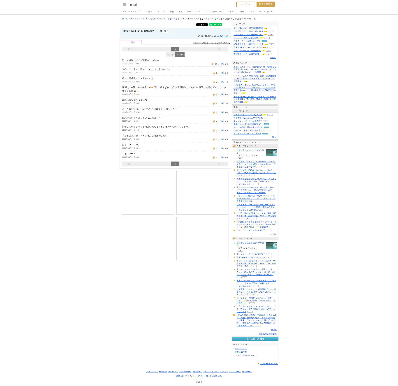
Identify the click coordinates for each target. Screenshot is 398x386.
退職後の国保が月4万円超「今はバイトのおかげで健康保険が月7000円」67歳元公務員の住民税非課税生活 (255, 99)
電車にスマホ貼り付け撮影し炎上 (248, 124)
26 (266, 118)
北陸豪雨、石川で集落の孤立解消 (248, 31)
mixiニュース (136, 19)
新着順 (171, 54)
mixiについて (152, 371)
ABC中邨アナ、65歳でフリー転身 (249, 44)
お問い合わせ (185, 371)
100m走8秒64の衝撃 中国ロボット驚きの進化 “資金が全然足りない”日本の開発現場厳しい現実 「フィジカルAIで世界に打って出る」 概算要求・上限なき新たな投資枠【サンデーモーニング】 (257, 320)
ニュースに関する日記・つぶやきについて (211, 43)
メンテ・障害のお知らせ (246, 355)
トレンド (161, 12)
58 (264, 41)
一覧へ (273, 58)
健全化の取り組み (214, 376)
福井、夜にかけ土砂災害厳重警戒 (248, 28)
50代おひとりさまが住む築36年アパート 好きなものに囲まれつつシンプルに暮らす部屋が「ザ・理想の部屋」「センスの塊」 (257, 224)
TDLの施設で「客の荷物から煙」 (248, 35)
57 (266, 127)
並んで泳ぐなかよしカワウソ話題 (248, 118)
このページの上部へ (269, 364)
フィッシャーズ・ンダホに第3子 (248, 121)
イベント (224, 371)
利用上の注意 (241, 352)
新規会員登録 (266, 4)
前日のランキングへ (268, 334)
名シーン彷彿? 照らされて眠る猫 (248, 127)
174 (266, 124)
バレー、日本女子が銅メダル (246, 38)
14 (269, 51)
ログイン (245, 4)
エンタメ (149, 12)
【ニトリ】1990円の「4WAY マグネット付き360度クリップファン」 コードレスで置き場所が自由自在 (256, 198)
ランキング (238, 142)
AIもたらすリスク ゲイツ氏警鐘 (247, 133)
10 (271, 35)
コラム (252, 12)
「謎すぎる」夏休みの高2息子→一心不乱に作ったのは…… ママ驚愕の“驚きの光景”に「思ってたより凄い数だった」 (256, 207)
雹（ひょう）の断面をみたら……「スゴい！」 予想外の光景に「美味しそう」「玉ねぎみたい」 (256, 172)
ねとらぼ (224, 36)
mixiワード (247, 371)
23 (269, 130)
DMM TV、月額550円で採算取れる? (250, 130)
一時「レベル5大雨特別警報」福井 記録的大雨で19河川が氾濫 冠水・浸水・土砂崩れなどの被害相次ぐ (255, 78)
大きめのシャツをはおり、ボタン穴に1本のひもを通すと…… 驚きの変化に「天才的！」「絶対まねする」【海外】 (256, 190)
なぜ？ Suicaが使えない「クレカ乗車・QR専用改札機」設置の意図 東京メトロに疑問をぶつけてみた (256, 216)
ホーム (125, 19)
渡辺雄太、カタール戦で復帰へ (247, 54)
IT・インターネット (214, 12)
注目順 (180, 54)
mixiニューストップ (131, 12)
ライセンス (173, 371)
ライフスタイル (266, 12)
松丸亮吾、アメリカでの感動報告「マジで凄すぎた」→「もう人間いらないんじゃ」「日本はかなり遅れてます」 (256, 164)
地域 (181, 12)
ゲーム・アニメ (194, 12)
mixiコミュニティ (211, 371)
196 (265, 133)
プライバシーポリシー (195, 376)
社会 (172, 12)
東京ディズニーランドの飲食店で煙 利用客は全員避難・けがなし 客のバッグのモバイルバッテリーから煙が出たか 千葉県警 (255, 69)
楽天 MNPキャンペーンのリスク (248, 47)
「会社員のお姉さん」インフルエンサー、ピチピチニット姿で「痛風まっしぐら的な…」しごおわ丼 (256, 309)
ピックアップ (239, 24)
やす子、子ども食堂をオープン (247, 41)
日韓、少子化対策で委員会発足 (247, 51)
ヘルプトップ (241, 348)
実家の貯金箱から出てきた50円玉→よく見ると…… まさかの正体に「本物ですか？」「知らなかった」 (256, 181)
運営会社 (180, 376)
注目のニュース (240, 107)
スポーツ (231, 12)
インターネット (173, 19)
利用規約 (163, 371)
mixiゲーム (197, 371)
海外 (242, 12)
